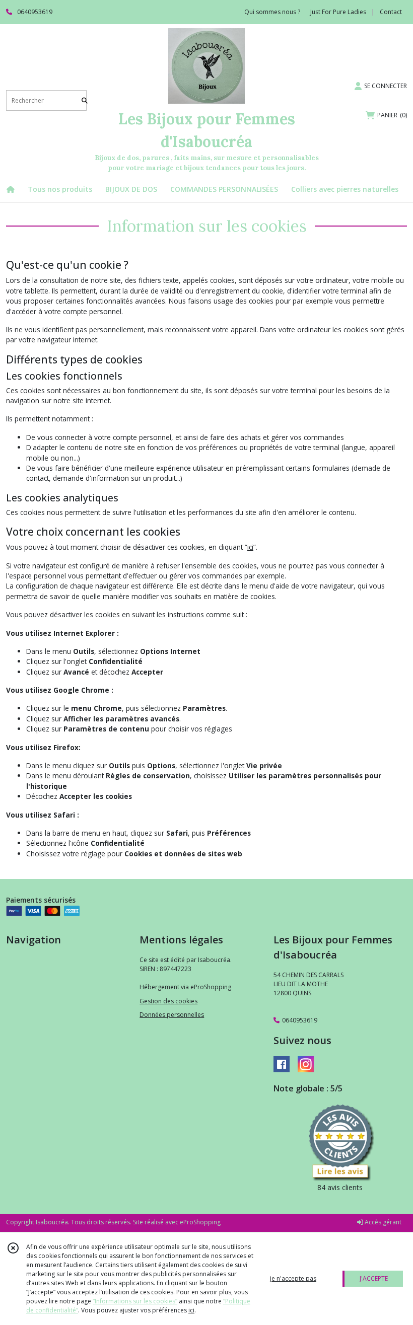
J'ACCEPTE (374, 1278)
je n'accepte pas (293, 1278)
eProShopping (200, 1222)
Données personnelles (172, 1014)
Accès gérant (382, 1222)
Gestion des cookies (168, 1001)
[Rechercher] (85, 100)
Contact (391, 12)
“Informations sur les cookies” (135, 1301)
